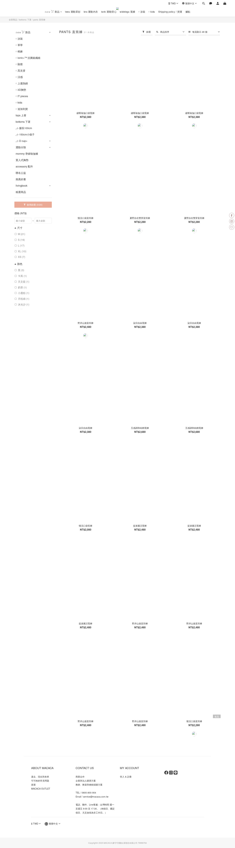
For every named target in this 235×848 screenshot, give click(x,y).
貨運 (33, 784)
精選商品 (21, 192)
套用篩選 (34, 204)
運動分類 (21, 147)
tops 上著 (21, 115)
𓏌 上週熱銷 (22, 83)
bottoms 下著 (25, 19)
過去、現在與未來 (40, 776)
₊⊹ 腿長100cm (24, 128)
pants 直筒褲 (39, 19)
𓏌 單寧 (19, 45)
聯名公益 (21, 173)
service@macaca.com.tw (95, 796)
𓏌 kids (152, 11)
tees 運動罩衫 (73, 11)
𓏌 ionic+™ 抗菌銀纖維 (28, 58)
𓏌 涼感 (19, 77)
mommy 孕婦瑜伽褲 (27, 153)
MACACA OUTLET (40, 788)
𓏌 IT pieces (22, 96)
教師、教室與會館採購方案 (89, 784)
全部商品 (13, 19)
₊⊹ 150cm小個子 (25, 134)
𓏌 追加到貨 (22, 109)
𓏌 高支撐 (20, 70)
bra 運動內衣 (91, 11)
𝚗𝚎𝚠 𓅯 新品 (52, 11)
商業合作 (80, 776)
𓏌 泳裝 (141, 11)
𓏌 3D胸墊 (21, 90)
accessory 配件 (24, 166)
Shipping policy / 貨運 (170, 11)
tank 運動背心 (109, 11)
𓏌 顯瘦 (19, 64)
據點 (187, 11)
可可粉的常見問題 (40, 780)
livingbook (21, 185)
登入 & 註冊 (126, 776)
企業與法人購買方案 (86, 780)
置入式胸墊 (22, 160)
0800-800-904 (89, 792)
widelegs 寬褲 (127, 11)
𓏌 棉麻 (19, 51)
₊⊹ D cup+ (21, 141)
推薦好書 (21, 179)
